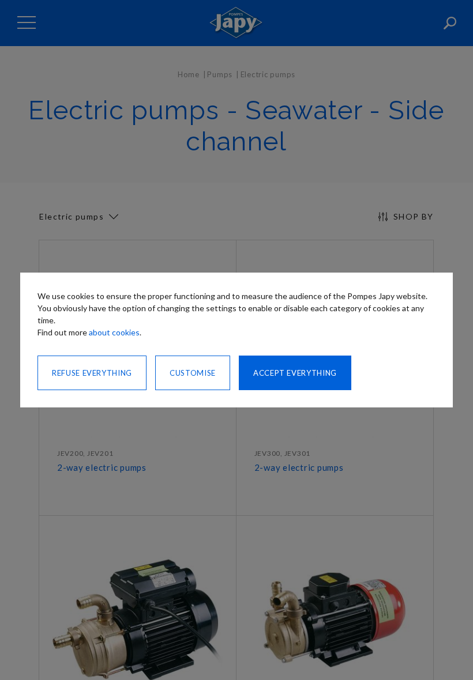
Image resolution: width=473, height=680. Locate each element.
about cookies (114, 332)
